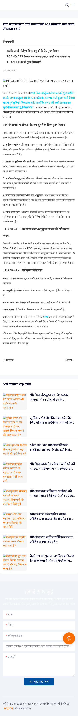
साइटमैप (8, 708)
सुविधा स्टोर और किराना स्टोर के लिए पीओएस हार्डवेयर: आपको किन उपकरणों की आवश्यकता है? (52, 420)
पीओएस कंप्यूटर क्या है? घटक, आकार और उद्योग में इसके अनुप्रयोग (49, 397)
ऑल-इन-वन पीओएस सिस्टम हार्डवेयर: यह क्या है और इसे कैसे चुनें (50, 447)
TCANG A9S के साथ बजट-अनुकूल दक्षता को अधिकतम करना (38, 56)
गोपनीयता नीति (23, 708)
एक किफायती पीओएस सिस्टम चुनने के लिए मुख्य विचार (33, 50)
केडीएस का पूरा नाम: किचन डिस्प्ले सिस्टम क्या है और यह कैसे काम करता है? (52, 558)
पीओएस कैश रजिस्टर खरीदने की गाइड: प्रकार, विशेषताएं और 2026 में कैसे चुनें (51, 493)
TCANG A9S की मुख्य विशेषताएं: (24, 62)
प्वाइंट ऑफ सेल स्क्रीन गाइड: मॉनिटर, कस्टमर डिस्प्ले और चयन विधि (51, 516)
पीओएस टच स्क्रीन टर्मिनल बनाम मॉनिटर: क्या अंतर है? (51, 539)
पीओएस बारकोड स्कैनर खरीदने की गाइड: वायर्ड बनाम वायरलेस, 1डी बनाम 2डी (52, 466)
